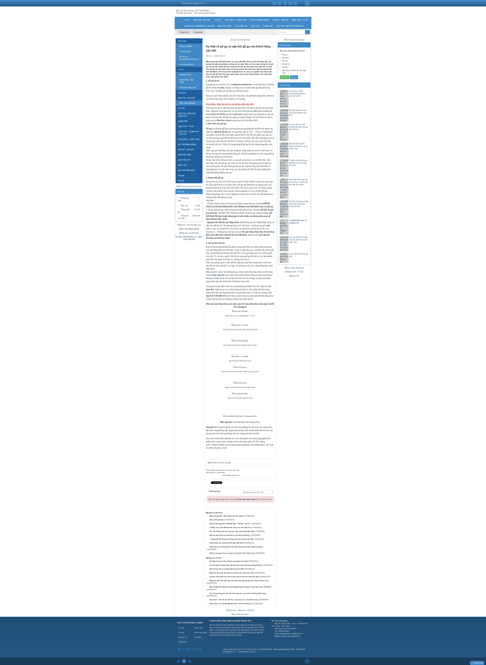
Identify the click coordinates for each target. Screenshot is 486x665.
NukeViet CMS (288, 649)
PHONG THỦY (185, 74)
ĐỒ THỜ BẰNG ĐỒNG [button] (260, 20)
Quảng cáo (182, 637)
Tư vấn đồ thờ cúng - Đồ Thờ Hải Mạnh (256, 649)
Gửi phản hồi (478, 663)
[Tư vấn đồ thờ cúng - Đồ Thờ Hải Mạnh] (192, 10)
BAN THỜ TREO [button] (224, 26)
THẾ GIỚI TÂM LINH (187, 87)
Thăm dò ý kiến (200, 632)
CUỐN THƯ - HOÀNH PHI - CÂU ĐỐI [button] (199, 26)
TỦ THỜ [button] (217, 20)
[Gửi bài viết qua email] (264, 55)
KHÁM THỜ (182, 121)
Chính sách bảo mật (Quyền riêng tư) (230, 620)
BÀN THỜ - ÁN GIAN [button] (202, 20)
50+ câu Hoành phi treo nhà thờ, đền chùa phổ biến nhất (298, 239)
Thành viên (198, 627)
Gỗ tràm (285, 57)
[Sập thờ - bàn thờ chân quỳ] (189, 224)
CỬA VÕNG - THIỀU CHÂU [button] (236, 20)
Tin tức (181, 69)
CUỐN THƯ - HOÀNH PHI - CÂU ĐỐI (188, 132)
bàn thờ (256, 286)
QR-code (182, 649)
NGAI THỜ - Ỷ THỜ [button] (300, 20)
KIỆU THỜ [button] (255, 26)
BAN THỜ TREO (184, 154)
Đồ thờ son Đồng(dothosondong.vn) (189, 57)
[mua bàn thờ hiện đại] (240, 39)
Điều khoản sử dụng (247, 651)
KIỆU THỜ (182, 165)
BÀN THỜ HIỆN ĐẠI (187, 103)
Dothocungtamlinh (186, 64)
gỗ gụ (235, 272)
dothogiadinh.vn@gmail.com (192, 3)
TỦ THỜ (181, 108)
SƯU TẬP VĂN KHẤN (186, 170)
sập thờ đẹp (243, 304)
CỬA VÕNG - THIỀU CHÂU (189, 139)
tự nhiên (223, 448)
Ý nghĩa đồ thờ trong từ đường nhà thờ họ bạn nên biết (298, 163)
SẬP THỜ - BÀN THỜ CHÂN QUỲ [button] (290, 26)
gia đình (221, 286)
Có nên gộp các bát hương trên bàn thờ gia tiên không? (298, 127)
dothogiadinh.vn (229, 651)
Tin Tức (181, 627)
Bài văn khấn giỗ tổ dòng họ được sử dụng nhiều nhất (298, 146)
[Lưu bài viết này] (272, 55)
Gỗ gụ (284, 54)
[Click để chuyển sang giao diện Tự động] (178, 661)
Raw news (182, 41)
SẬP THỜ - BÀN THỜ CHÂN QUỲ (186, 114)
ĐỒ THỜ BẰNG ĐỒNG (187, 144)
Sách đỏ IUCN (218, 114)
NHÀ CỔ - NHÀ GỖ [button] (280, 20)
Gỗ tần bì (286, 64)
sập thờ (262, 66)
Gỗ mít (285, 61)
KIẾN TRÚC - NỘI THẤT (186, 81)
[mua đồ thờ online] (240, 614)
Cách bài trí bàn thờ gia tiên (298, 255)
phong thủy (217, 299)
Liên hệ (181, 632)
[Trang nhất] (179, 20)
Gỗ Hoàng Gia (185, 51)
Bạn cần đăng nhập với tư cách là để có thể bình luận (240, 499)
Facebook (182, 92)
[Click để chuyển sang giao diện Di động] (189, 661)
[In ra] (268, 55)
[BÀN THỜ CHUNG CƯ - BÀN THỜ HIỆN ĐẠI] (189, 237)
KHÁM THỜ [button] (268, 26)
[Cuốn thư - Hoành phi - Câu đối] (240, 609)
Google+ (181, 175)
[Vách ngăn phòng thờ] (294, 267)
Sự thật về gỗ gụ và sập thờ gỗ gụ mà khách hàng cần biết (298, 204)
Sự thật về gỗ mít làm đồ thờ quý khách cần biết (297, 112)
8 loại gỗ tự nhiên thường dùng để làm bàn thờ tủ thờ (297, 93)
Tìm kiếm (198, 637)
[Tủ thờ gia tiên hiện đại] (294, 39)
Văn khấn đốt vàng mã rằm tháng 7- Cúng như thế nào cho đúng (298, 182)
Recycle (181, 180)
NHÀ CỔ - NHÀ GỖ (186, 149)
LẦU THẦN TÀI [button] (241, 26)
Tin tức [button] (187, 20)
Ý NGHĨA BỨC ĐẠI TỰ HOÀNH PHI (298, 221)
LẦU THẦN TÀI (184, 160)
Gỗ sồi (284, 67)
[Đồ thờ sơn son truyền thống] (189, 186)
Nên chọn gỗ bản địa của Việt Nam (294, 71)
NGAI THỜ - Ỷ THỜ (186, 126)
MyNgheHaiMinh (186, 46)
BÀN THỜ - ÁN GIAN (186, 98)
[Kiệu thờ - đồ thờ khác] (189, 232)
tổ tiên (232, 293)
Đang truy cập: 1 (195, 649)
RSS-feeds (182, 641)
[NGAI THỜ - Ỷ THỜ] (294, 271)
